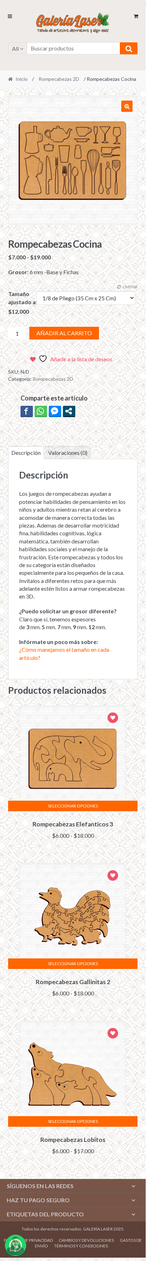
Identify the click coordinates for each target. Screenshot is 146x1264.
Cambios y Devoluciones (86, 1240)
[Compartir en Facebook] (27, 411)
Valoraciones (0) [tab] (67, 452)
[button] (127, 106)
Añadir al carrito (64, 333)
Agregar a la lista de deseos (112, 718)
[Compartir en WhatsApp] (41, 411)
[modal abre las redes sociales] (69, 411)
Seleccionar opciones (73, 805)
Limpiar (130, 286)
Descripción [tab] (26, 452)
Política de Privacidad (28, 1240)
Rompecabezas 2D (59, 79)
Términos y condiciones (81, 1245)
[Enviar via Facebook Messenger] (55, 411)
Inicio (22, 79)
